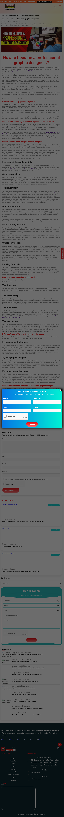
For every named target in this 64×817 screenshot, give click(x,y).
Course (35, 407)
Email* (5, 407)
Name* (5, 399)
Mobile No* (37, 399)
